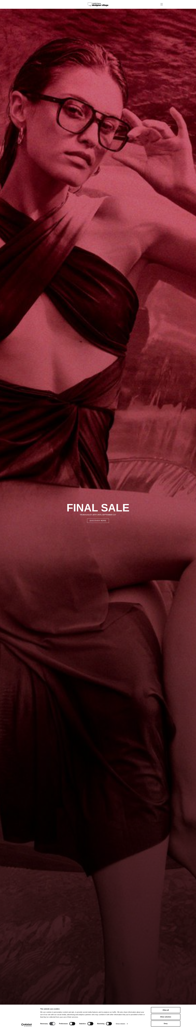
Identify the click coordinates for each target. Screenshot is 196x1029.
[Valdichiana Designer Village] (98, 4)
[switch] (72, 1023)
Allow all (166, 1010)
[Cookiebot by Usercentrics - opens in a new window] (26, 1025)
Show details (120, 1024)
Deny (166, 1023)
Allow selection (165, 1017)
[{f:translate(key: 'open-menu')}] (161, 4)
